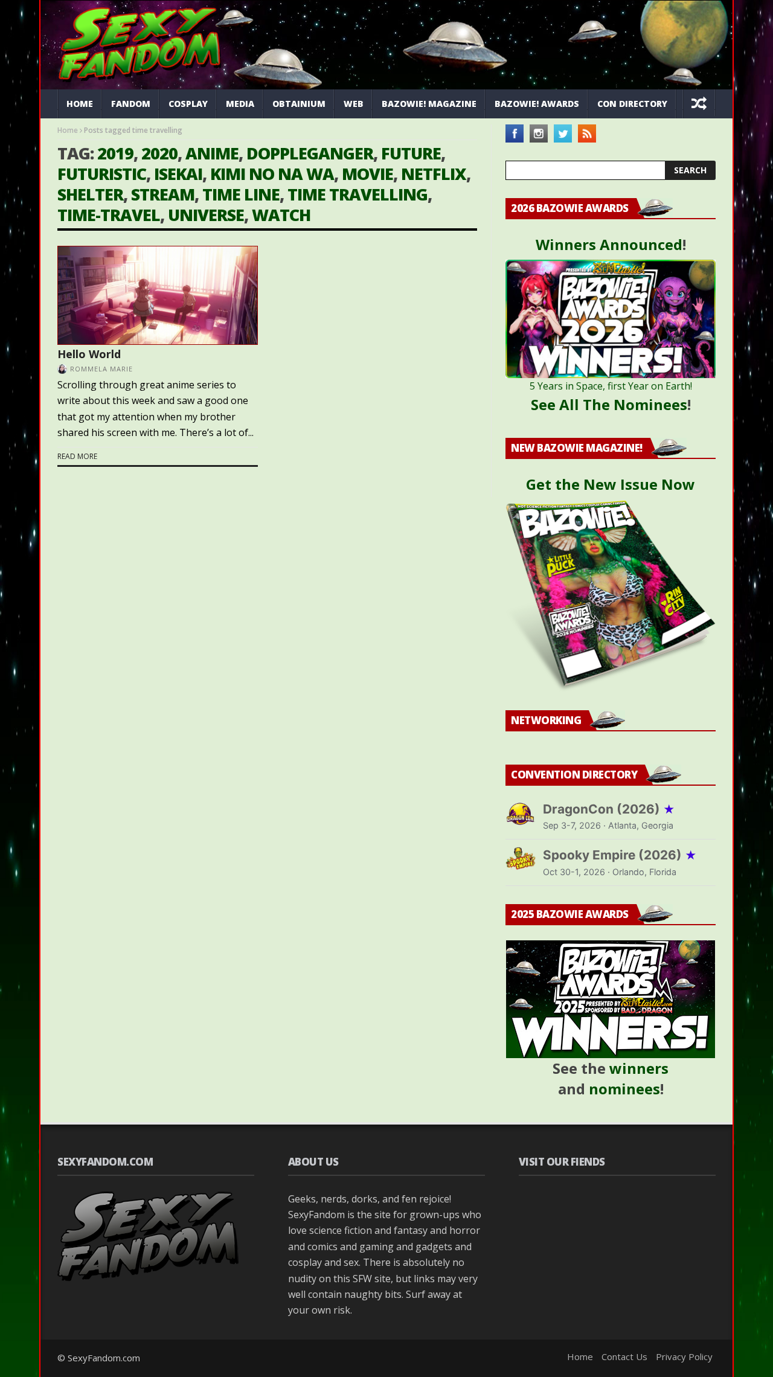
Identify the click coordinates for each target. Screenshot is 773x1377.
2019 (115, 153)
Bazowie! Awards (537, 103)
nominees (624, 1089)
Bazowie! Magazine (429, 103)
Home (79, 103)
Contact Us (624, 1356)
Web (354, 103)
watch (281, 215)
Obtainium (299, 103)
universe (206, 215)
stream (162, 194)
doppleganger (309, 153)
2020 (159, 153)
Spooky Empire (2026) (620, 854)
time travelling (357, 194)
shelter (90, 194)
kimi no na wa (272, 173)
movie (367, 173)
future (411, 153)
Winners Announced (609, 244)
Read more (77, 456)
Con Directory (632, 103)
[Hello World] (157, 295)
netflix (433, 173)
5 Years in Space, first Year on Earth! (611, 386)
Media (240, 103)
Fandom (130, 103)
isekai (178, 173)
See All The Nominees (609, 404)
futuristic (101, 173)
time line (241, 194)
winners (639, 1068)
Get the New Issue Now (610, 484)
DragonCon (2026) (609, 809)
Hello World (89, 354)
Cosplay (188, 103)
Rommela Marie (101, 368)
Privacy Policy (684, 1356)
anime (212, 153)
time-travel (108, 215)
